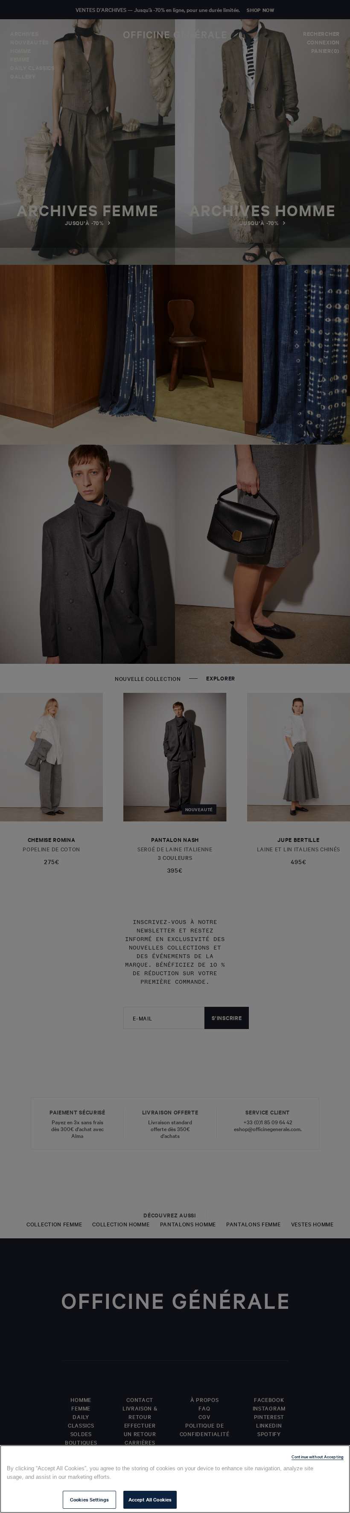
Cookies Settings (89, 1499)
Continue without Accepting (318, 1456)
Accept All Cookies (150, 1499)
